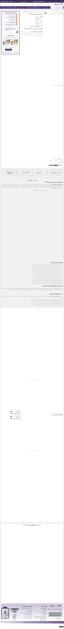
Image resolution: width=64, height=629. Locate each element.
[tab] (35, 180)
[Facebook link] (57, 165)
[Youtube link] (52, 165)
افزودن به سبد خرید (8, 49)
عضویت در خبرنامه (58, 618)
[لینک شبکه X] (56, 165)
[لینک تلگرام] (49, 165)
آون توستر (59, 160)
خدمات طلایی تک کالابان (54, 173)
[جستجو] (2, 4)
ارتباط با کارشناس (17, 411)
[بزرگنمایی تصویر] (61, 154)
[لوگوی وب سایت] (59, 4)
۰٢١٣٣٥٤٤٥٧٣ (44, 610)
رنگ (17, 30)
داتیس (60, 163)
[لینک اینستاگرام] (54, 165)
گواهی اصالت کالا (24, 172)
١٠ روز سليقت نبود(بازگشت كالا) (9, 173)
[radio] (17, 32)
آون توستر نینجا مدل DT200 (55, 542)
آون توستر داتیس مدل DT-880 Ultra (40, 598)
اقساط (59, 162)
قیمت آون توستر (24, 289)
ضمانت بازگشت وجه (39, 173)
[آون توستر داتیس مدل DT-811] (24, 562)
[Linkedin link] (50, 165)
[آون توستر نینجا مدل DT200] (55, 534)
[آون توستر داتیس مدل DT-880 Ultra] (39, 562)
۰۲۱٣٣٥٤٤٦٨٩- (44, 609)
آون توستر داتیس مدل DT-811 (24, 598)
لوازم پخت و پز (55, 160)
